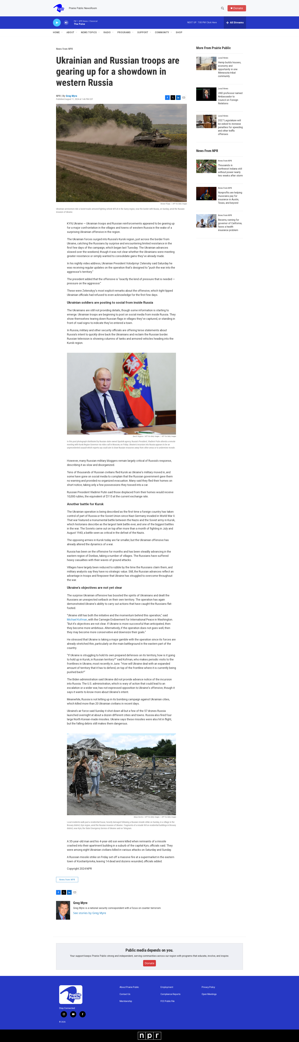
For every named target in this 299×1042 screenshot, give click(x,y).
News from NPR (64, 48)
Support (142, 32)
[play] (56, 22)
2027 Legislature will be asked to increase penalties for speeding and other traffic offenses (230, 127)
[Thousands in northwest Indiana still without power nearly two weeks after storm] (206, 166)
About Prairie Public (129, 987)
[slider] (71, 22)
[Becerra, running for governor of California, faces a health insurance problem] (206, 221)
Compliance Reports (170, 994)
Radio (107, 32)
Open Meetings (209, 994)
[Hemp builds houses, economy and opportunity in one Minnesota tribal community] (206, 63)
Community (162, 32)
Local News (223, 58)
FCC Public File (168, 1001)
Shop (179, 32)
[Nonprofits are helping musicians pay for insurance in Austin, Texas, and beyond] (206, 193)
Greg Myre (71, 95)
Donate (238, 8)
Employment (167, 987)
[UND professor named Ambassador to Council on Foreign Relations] (206, 94)
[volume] (66, 22)
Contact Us (125, 994)
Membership (126, 1001)
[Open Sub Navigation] (62, 32)
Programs (124, 32)
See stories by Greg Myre (89, 913)
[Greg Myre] (63, 910)
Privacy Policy (208, 987)
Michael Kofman (77, 619)
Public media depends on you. (149, 950)
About (70, 32)
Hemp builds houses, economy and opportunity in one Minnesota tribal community (229, 69)
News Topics (89, 32)
